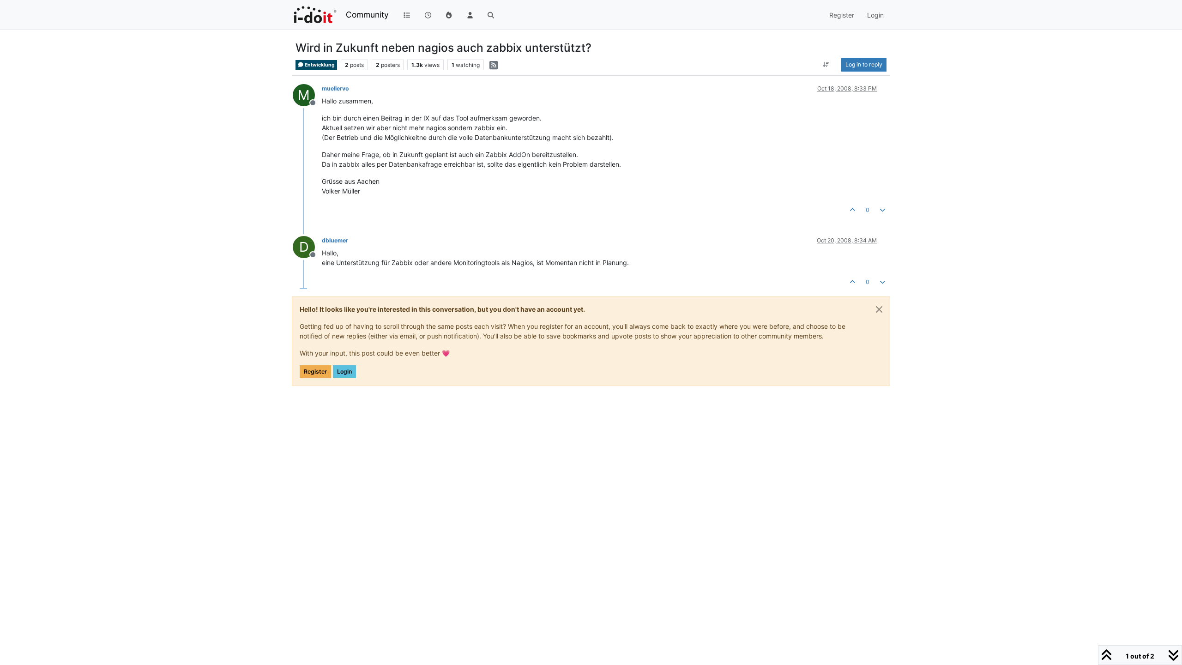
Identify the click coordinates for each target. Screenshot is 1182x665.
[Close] (879, 309)
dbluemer (335, 240)
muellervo (335, 88)
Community (367, 14)
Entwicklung (319, 65)
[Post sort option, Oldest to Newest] (826, 64)
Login (344, 371)
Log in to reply (863, 64)
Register (315, 371)
